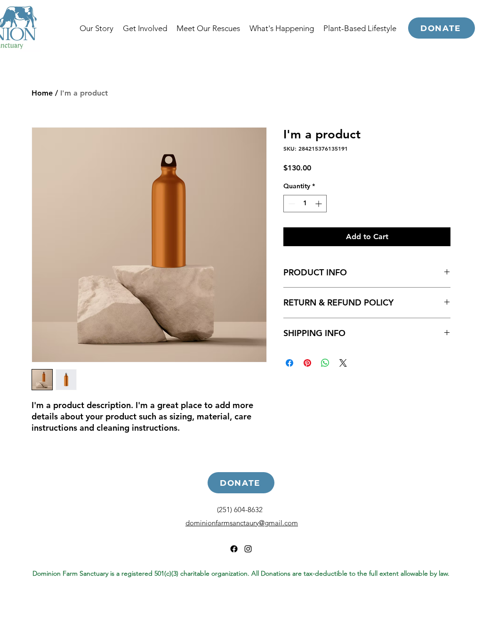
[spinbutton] (305, 203)
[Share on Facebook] (289, 363)
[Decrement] (291, 203)
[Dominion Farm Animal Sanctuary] (234, 549)
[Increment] (319, 203)
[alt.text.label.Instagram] (248, 549)
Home (42, 92)
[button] (360, 28)
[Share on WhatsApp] (325, 363)
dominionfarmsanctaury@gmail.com (241, 522)
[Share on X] (343, 363)
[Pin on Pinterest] (307, 363)
